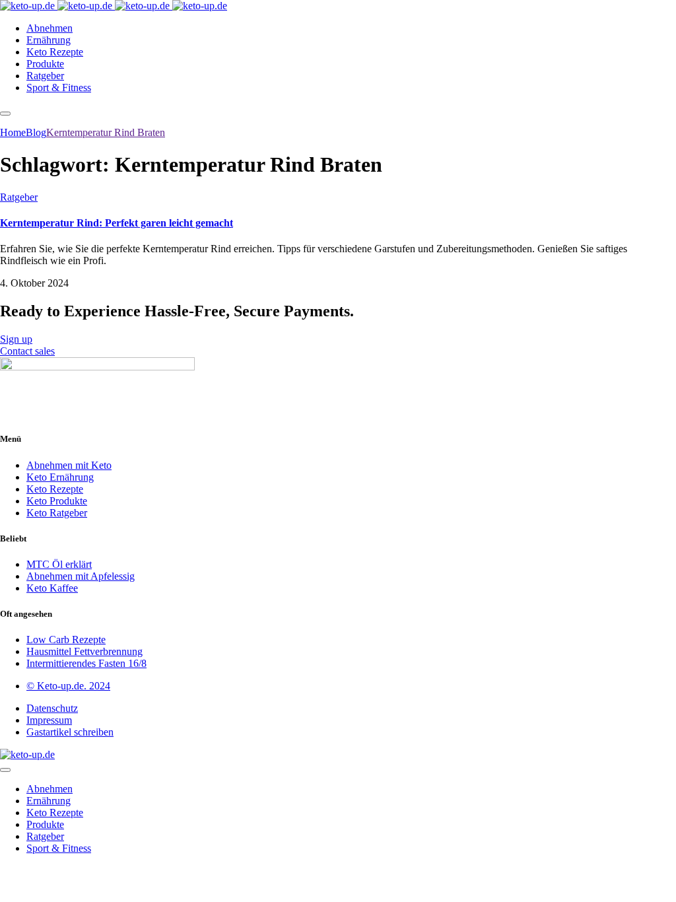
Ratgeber (19, 197)
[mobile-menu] (5, 114)
